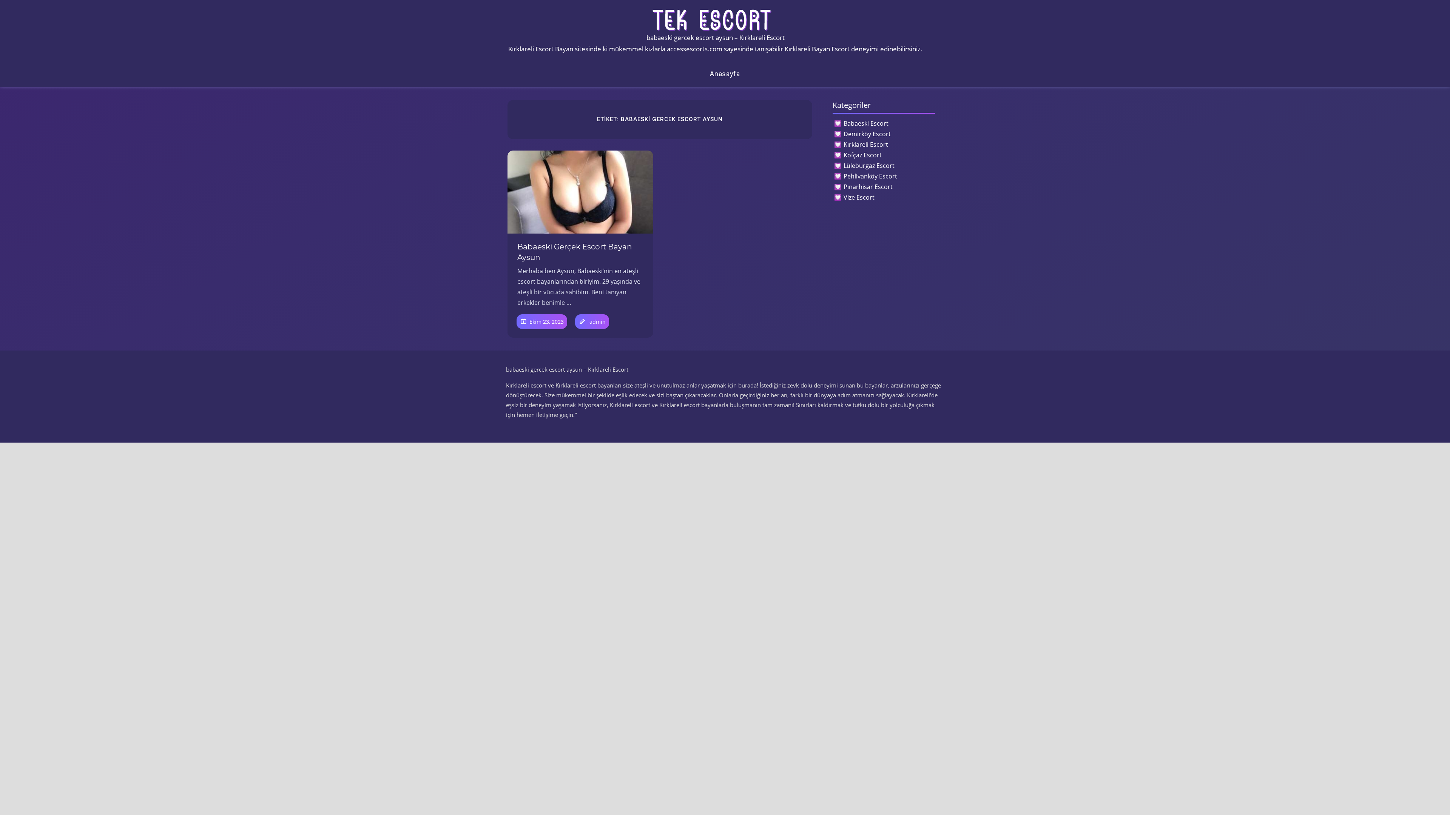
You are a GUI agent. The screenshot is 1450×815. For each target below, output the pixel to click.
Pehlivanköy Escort (870, 176)
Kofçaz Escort (863, 155)
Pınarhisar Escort (868, 187)
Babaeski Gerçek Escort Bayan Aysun (574, 252)
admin (597, 321)
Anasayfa (725, 74)
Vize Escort (859, 197)
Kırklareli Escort (866, 144)
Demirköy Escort (867, 134)
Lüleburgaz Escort (869, 165)
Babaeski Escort (866, 123)
